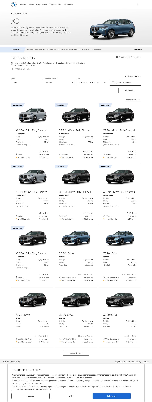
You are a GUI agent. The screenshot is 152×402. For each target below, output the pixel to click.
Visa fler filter (130, 90)
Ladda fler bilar (76, 353)
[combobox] (59, 82)
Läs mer (137, 50)
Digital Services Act (122, 361)
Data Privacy (136, 361)
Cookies (146, 361)
